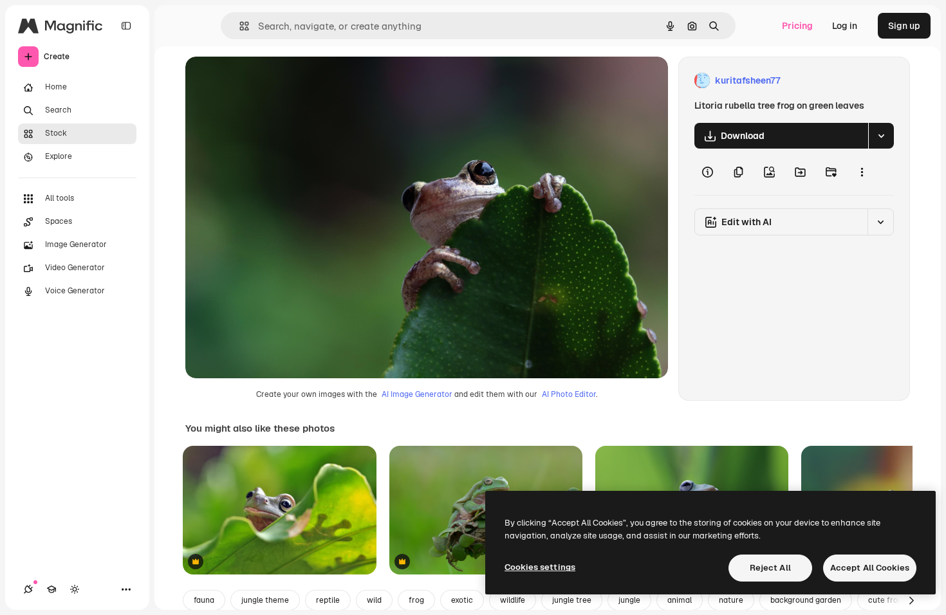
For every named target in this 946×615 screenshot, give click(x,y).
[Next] (911, 600)
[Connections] (28, 589)
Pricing (797, 26)
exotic (462, 600)
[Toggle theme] (74, 589)
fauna (204, 600)
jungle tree (571, 600)
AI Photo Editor (569, 394)
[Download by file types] (881, 136)
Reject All (770, 567)
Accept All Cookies (869, 567)
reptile (328, 600)
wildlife (512, 600)
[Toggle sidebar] (126, 25)
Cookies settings (540, 567)
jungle (629, 600)
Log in (844, 26)
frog (416, 600)
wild (374, 600)
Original (268, 81)
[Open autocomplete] (239, 26)
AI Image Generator (417, 394)
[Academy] (51, 589)
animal (679, 600)
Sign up (904, 26)
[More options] (862, 172)
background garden (805, 600)
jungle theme (265, 600)
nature (731, 600)
